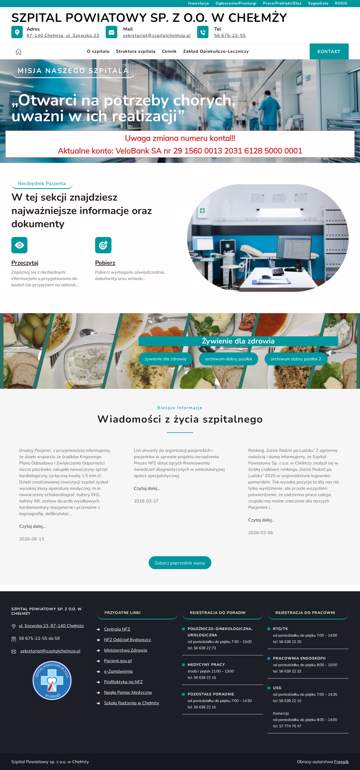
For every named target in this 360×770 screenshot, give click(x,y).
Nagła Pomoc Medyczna (128, 692)
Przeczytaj (24, 263)
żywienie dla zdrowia (166, 358)
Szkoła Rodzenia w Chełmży (131, 702)
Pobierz (105, 263)
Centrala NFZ (117, 629)
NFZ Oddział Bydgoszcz (127, 639)
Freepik (341, 761)
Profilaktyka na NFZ (123, 681)
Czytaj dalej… (32, 526)
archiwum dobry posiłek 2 (296, 358)
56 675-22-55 (230, 35)
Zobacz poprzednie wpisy (180, 562)
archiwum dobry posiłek (228, 358)
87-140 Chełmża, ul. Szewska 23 (63, 35)
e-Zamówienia (118, 671)
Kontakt (329, 51)
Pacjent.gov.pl (118, 660)
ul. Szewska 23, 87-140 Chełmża (51, 625)
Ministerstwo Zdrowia (125, 650)
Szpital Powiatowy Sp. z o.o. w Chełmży (149, 17)
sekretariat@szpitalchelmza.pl (157, 35)
